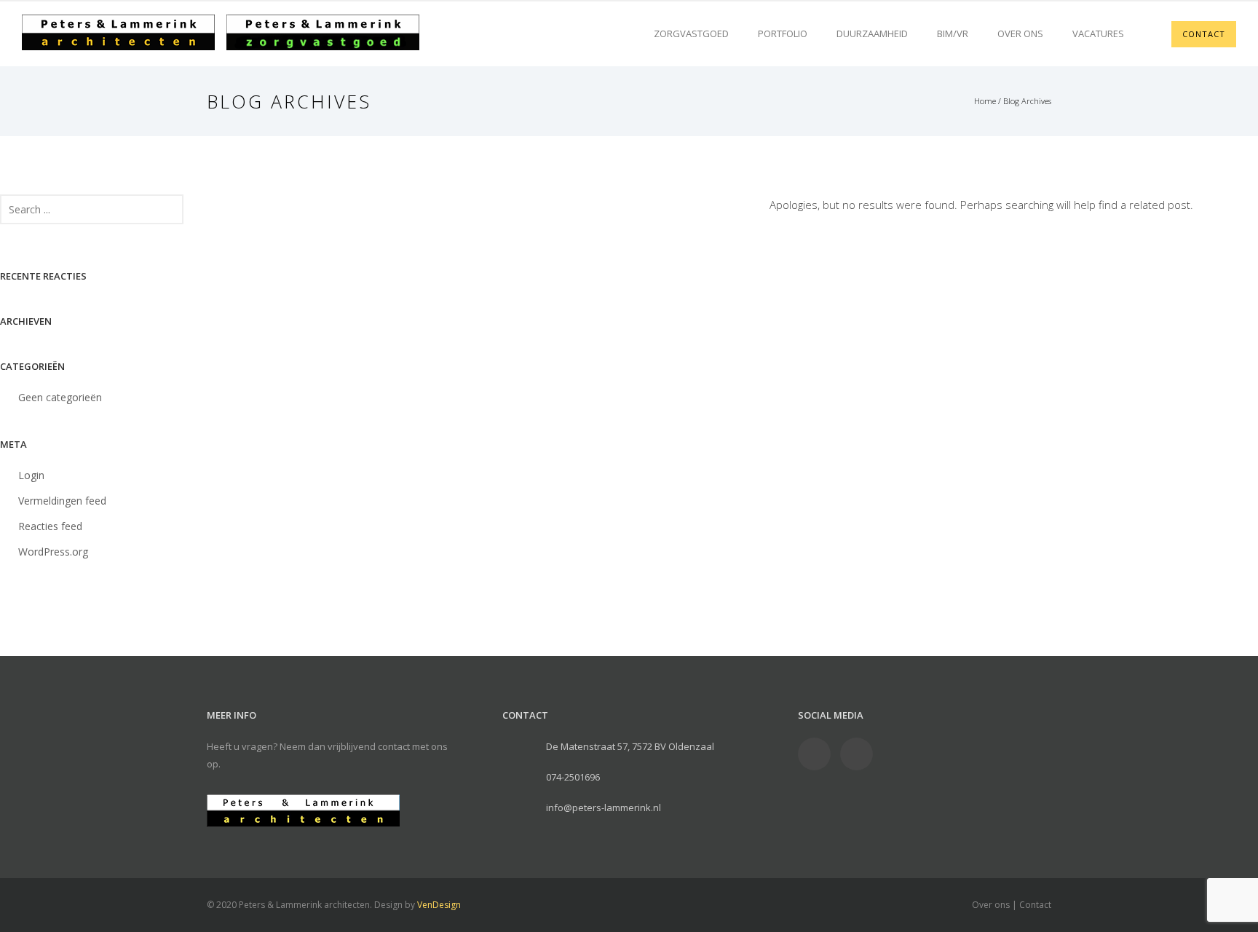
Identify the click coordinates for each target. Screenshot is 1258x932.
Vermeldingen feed (62, 501)
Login (31, 475)
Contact (1035, 905)
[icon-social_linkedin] (818, 754)
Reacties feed (50, 526)
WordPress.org (53, 551)
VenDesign (439, 905)
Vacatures (1098, 33)
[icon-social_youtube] (856, 754)
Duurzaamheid (872, 33)
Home (985, 100)
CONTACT (1203, 33)
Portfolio (782, 33)
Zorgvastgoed (691, 33)
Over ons (1020, 33)
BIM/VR (952, 33)
